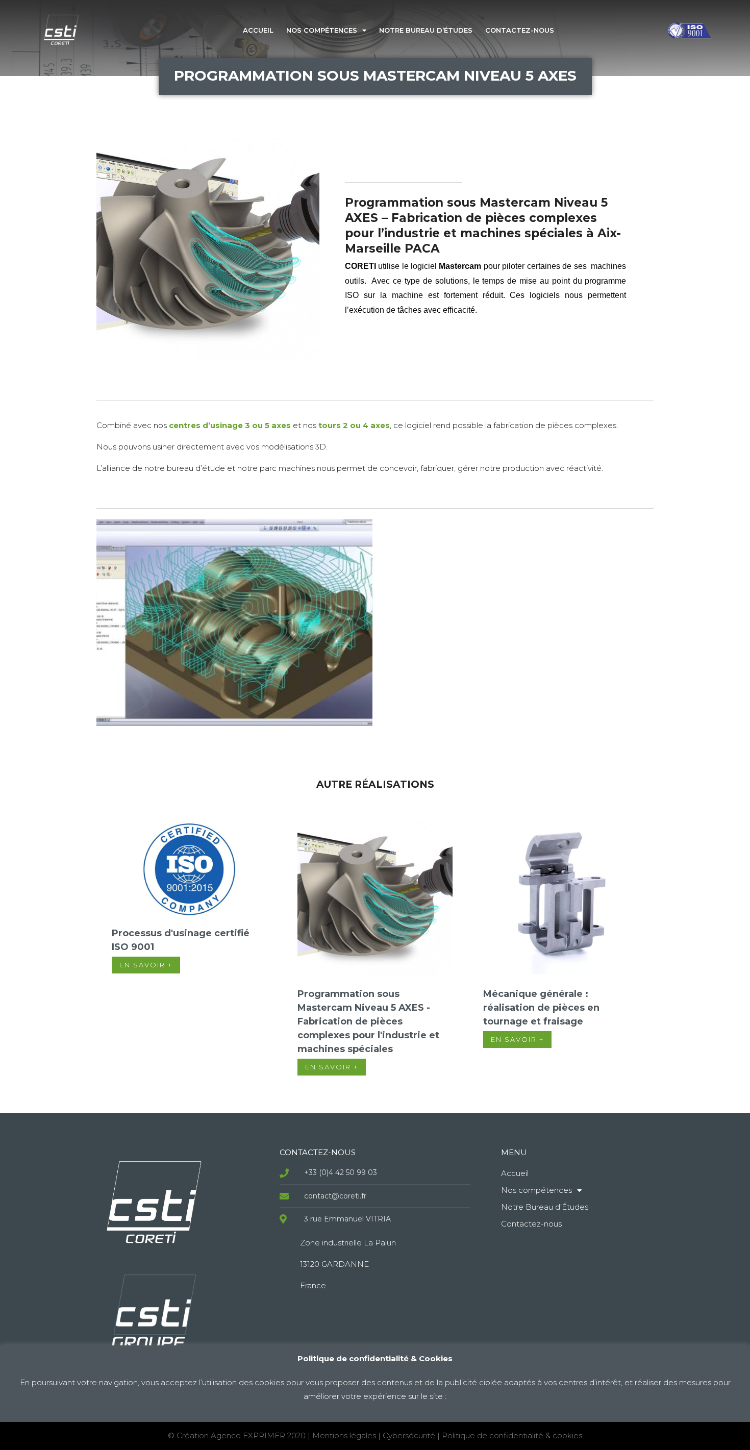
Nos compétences (321, 30)
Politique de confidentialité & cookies (512, 1435)
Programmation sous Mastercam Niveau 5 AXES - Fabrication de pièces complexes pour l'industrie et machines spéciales (368, 1021)
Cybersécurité (409, 1435)
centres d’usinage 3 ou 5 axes (230, 425)
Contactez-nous (519, 30)
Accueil (258, 30)
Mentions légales (344, 1435)
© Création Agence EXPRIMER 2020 (238, 1435)
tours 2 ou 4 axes (354, 425)
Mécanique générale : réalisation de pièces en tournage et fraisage (541, 1007)
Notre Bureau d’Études (425, 30)
